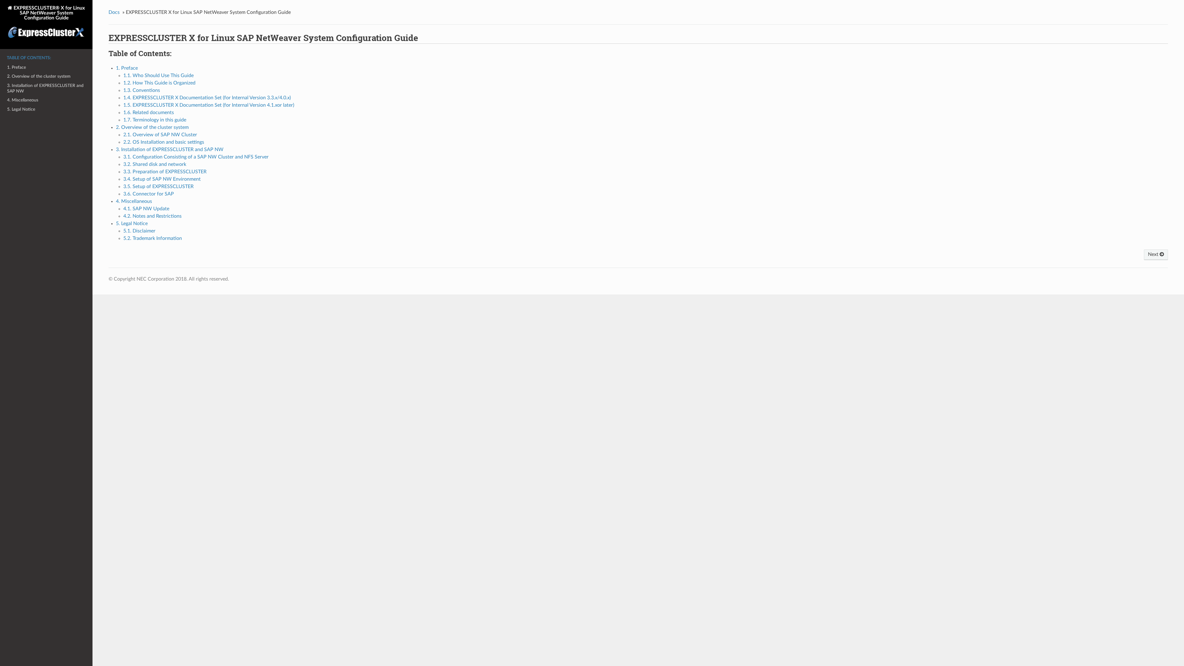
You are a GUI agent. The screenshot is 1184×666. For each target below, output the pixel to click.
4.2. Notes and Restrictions (152, 216)
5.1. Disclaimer (139, 230)
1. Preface (16, 67)
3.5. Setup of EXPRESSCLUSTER (158, 186)
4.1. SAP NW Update (146, 208)
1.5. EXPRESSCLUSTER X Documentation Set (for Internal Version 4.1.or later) (208, 105)
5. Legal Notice (21, 109)
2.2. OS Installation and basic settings (163, 142)
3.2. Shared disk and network (154, 164)
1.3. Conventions (141, 90)
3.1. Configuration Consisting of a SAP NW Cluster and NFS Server (196, 156)
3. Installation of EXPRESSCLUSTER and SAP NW (45, 88)
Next (1154, 254)
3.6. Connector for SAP (148, 193)
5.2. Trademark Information (152, 238)
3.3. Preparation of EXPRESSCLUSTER (165, 171)
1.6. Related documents (148, 112)
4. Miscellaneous (22, 100)
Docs (114, 12)
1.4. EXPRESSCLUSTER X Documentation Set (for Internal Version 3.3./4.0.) (207, 97)
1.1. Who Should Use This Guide (158, 75)
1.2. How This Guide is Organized (159, 82)
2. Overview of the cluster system (39, 76)
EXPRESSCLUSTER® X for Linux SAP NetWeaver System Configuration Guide (48, 13)
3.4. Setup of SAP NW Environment (162, 179)
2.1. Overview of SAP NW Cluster (160, 134)
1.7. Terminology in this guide (154, 119)
